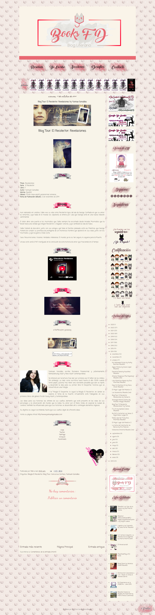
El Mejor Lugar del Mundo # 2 (121, 423)
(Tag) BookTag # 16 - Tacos (124, 555)
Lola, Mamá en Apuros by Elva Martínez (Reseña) (122, 382)
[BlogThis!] (56, 471)
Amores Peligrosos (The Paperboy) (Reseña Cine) (123, 377)
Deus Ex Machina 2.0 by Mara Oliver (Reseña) (121, 386)
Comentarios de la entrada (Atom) (43, 552)
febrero (114, 454)
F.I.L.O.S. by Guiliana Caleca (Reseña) (120, 410)
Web (62, 430)
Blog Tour (46, 474)
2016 (112, 346)
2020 (112, 334)
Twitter (62, 432)
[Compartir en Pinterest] (61, 471)
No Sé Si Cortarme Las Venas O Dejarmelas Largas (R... (122, 414)
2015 (112, 349)
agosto (114, 437)
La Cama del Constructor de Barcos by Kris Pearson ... (121, 426)
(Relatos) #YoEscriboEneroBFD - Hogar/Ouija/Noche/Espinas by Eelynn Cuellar (126, 518)
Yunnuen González (72, 474)
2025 (112, 325)
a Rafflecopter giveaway (62, 330)
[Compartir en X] (58, 471)
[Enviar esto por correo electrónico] (55, 471)
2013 (112, 461)
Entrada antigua (96, 547)
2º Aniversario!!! (123, 545)
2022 (112, 328)
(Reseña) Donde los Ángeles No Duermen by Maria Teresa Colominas (125, 594)
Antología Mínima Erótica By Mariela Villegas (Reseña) (121, 401)
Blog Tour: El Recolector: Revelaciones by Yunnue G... (121, 396)
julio (113, 440)
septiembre (116, 434)
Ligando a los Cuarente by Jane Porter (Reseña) (125, 527)
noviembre (116, 357)
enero (114, 457)
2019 (112, 337)
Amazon (62, 437)
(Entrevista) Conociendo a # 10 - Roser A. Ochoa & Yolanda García (126, 575)
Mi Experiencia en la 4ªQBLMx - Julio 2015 (124, 583)
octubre (115, 360)
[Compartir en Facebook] (60, 471)
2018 (112, 340)
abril (114, 448)
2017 (112, 343)
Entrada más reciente (31, 547)
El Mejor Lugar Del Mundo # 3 (121, 390)
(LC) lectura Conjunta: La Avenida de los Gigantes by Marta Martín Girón (126, 537)
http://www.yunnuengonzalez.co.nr (50, 414)
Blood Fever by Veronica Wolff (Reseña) (125, 564)
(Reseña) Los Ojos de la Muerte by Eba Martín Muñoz (125, 508)
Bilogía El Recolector (35, 474)
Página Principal (65, 547)
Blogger (89, 609)
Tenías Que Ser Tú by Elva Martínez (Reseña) (120, 419)
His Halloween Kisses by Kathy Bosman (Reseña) (122, 363)
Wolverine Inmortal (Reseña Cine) (123, 430)
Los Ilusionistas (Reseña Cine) (121, 393)
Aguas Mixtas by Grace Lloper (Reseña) (121, 368)
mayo (114, 445)
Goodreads (62, 439)
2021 (112, 331)
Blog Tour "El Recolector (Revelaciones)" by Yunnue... (121, 405)
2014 (112, 352)
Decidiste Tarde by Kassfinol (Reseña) (121, 373)
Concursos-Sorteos (58, 474)
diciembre (115, 354)
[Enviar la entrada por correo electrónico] (50, 471)
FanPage (62, 434)
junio (114, 442)
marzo (114, 451)
